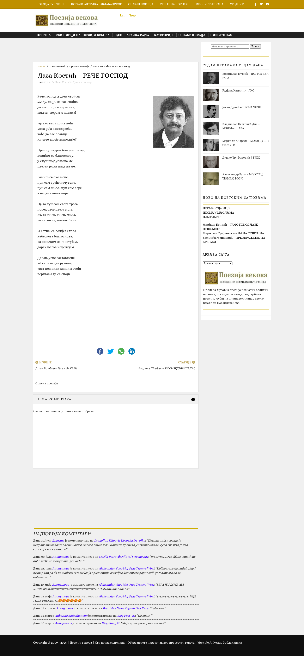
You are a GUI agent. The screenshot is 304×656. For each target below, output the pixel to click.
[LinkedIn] (131, 351)
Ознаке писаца (191, 35)
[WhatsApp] (121, 351)
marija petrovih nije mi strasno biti (123, 557)
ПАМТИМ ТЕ (212, 217)
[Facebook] (100, 351)
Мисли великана (209, 4)
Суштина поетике (174, 4)
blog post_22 (126, 615)
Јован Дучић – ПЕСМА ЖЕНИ (242, 107)
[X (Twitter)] (111, 351)
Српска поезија (79, 66)
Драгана (58, 540)
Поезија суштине (50, 4)
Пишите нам (221, 35)
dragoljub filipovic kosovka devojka (119, 540)
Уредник (237, 4)
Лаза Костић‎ (57, 66)
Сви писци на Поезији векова (83, 35)
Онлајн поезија (140, 4)
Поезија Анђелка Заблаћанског (96, 4)
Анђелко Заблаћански (71, 615)
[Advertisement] (108, 51)
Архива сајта (138, 35)
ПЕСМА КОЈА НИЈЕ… (217, 208)
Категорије (164, 35)
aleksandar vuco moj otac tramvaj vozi (126, 568)
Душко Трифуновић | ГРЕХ (241, 157)
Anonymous (60, 557)
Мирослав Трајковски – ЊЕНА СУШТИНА (233, 233)
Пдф (118, 35)
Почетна (43, 35)
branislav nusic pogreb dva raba (125, 608)
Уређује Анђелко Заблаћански (219, 642)
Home (41, 66)
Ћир (132, 15)
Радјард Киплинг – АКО (238, 90)
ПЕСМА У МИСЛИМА (218, 212)
